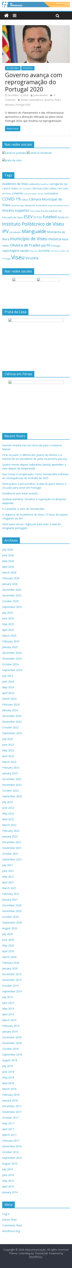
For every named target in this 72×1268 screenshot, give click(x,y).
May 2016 (8, 1180)
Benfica (44, 184)
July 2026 (7, 549)
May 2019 (8, 1008)
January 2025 (10, 647)
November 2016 (12, 1146)
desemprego (17, 205)
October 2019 (10, 985)
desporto (30, 205)
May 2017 (8, 1123)
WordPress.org (11, 1231)
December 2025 (11, 589)
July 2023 (7, 739)
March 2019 (9, 1020)
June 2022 (8, 807)
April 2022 (8, 819)
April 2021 (8, 882)
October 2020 (10, 917)
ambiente (34, 184)
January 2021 (10, 899)
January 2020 (10, 968)
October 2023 (10, 727)
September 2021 (12, 859)
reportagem (10, 250)
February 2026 (10, 578)
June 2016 (8, 1175)
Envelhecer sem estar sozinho (20, 493)
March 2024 (9, 698)
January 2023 (10, 773)
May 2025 (8, 624)
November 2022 (12, 785)
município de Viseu (28, 239)
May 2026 (8, 561)
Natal (65, 239)
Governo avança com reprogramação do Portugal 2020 (33, 82)
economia (41, 205)
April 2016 (8, 1186)
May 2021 (8, 876)
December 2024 (11, 653)
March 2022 (9, 825)
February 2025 (10, 641)
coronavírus (51, 193)
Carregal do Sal (58, 184)
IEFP (67, 217)
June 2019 (8, 1003)
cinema (17, 193)
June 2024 (8, 681)
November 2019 (12, 980)
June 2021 (8, 871)
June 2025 (8, 618)
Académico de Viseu (15, 184)
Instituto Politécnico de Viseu (33, 224)
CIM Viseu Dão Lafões (44, 188)
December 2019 (11, 974)
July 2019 (7, 997)
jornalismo (15, 232)
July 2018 (7, 1066)
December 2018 (11, 1037)
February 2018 (10, 1094)
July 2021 (7, 865)
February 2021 (10, 894)
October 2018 (10, 1048)
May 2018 (8, 1077)
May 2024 (8, 687)
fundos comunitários (32, 99)
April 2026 (8, 566)
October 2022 (10, 790)
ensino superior (16, 210)
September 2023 (12, 733)
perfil (45, 245)
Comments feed (12, 1225)
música (54, 238)
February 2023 (10, 767)
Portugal (55, 245)
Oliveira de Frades (25, 245)
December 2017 (11, 1106)
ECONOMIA (13, 68)
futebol (50, 216)
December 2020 (11, 905)
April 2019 (8, 1014)
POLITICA (28, 68)
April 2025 (8, 630)
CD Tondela (25, 188)
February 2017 (10, 1140)
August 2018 (9, 1060)
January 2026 (10, 584)
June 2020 (8, 939)
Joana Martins (40, 95)
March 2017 (9, 1135)
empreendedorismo (58, 205)
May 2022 (8, 813)
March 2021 (9, 888)
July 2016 (7, 1169)
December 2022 (11, 779)
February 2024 (10, 704)
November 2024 (12, 658)
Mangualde (34, 231)
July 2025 (7, 612)
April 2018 (8, 1083)
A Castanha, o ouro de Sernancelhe (23, 509)
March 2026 (9, 572)
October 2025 (10, 601)
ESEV (28, 216)
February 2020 (10, 962)
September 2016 (12, 1158)
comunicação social (33, 193)
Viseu (18, 257)
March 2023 (9, 762)
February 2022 (10, 830)
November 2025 (12, 595)
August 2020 (9, 928)
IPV (5, 231)
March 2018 (9, 1089)
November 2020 (12, 911)
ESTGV (37, 217)
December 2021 (11, 842)
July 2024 (7, 676)
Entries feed (9, 1219)
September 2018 (12, 1054)
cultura (24, 199)
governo (48, 99)
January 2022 (10, 836)
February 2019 (10, 1026)
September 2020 (12, 922)
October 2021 (10, 853)
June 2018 (8, 1071)
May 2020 (8, 945)
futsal (60, 217)
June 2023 (8, 744)
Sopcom (34, 251)
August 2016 (9, 1163)
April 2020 (8, 951)
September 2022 (12, 796)
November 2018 (12, 1043)
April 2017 (8, 1129)
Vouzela (32, 258)
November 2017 (12, 1112)
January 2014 (10, 1192)
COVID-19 (11, 199)
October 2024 (10, 664)
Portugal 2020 (23, 104)
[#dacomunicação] (6, 16)
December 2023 (11, 716)
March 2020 (9, 957)
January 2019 (10, 1031)
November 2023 (12, 721)
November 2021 (12, 848)
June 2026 (8, 555)
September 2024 (12, 670)
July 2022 (7, 802)
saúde (24, 250)
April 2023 (8, 756)
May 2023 (8, 750)
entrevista (35, 211)
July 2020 (7, 934)
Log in (6, 1214)
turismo (44, 250)
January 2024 (10, 710)
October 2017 (10, 1117)
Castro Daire (10, 188)
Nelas (5, 245)
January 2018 (10, 1100)
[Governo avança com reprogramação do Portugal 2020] (36, 27)
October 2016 (10, 1152)
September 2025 (12, 607)
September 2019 (12, 991)
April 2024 (8, 693)
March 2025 (9, 635)
